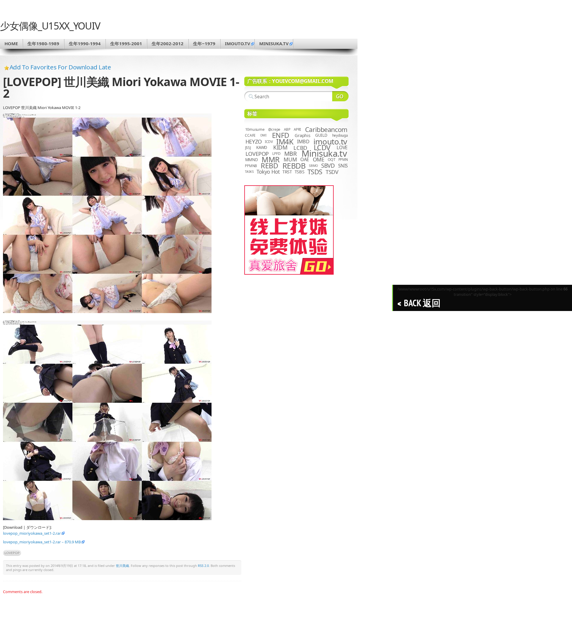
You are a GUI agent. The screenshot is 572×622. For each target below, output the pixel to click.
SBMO (313, 166)
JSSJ (248, 147)
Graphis (302, 135)
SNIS (343, 166)
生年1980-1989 (43, 43)
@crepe (274, 129)
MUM (290, 159)
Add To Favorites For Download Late (60, 67)
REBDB (294, 166)
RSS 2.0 (203, 565)
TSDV (332, 171)
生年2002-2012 (168, 43)
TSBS (299, 172)
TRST (287, 172)
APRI (297, 129)
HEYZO (253, 141)
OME (318, 159)
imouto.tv (237, 43)
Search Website (340, 96)
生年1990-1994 (85, 43)
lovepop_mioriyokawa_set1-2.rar (32, 533)
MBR (290, 154)
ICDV (269, 141)
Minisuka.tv (324, 153)
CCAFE (250, 135)
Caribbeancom (326, 129)
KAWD (261, 147)
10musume (255, 129)
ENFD (280, 135)
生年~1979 (204, 43)
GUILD (321, 135)
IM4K (284, 142)
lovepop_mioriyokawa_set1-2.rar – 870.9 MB (42, 542)
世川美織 (122, 565)
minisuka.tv (274, 43)
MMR (270, 159)
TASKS (249, 172)
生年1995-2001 (126, 43)
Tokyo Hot (268, 171)
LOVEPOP (12, 553)
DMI (263, 135)
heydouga (340, 135)
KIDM (280, 147)
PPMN (343, 159)
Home (11, 43)
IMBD (303, 141)
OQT (331, 159)
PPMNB (251, 166)
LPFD (276, 153)
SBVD (328, 166)
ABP (287, 129)
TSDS (314, 171)
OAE (304, 159)
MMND (251, 159)
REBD (269, 165)
